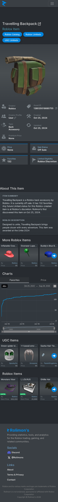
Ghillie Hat (45, 379)
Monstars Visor (8, 379)
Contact (11, 479)
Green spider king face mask (15, 346)
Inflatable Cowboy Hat (11, 246)
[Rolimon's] (4, 3)
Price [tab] (43, 280)
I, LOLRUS (26, 379)
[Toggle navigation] (52, 3)
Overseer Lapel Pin (30, 246)
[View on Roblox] (39, 24)
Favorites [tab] (14, 280)
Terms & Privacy (15, 474)
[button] (12, 34)
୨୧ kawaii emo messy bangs (34, 346)
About (10, 469)
